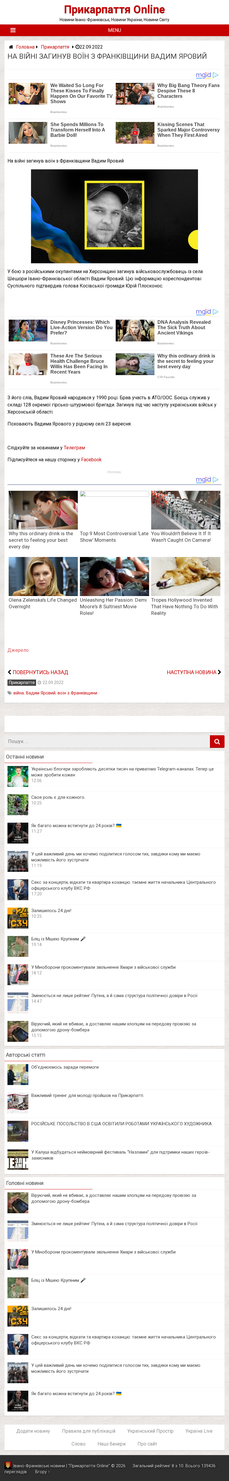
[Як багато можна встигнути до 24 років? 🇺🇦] (17, 842)
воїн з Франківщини (77, 693)
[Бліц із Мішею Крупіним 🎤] (17, 955)
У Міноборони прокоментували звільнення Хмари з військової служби (103, 967)
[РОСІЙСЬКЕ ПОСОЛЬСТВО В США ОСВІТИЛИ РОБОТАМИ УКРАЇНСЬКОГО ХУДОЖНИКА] (17, 1140)
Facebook (91, 459)
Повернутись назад (40, 672)
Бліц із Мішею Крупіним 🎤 (58, 939)
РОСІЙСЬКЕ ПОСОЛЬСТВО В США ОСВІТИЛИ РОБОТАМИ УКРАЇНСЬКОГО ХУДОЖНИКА (121, 1123)
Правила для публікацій (88, 1431)
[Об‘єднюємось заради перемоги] (17, 1083)
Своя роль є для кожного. (58, 797)
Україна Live (199, 1431)
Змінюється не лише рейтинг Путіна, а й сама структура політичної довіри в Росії (114, 995)
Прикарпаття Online (114, 9)
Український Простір (150, 1431)
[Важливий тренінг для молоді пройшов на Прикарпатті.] (17, 1112)
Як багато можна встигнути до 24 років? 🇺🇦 (76, 825)
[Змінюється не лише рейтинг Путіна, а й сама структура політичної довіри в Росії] (17, 1012)
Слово (79, 1444)
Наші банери (112, 1444)
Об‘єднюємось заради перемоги (65, 1067)
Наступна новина (191, 672)
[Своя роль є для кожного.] (17, 813)
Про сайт (147, 1444)
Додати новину (33, 1431)
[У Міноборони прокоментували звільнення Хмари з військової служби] (17, 983)
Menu (114, 30)
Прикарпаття (55, 47)
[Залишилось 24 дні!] (17, 927)
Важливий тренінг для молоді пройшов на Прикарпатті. (87, 1095)
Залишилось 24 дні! (51, 910)
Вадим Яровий (40, 693)
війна (18, 693)
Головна (25, 47)
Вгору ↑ (42, 1471)
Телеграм (74, 448)
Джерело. (18, 650)
